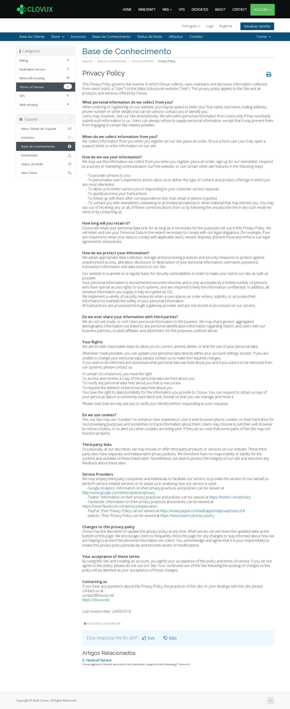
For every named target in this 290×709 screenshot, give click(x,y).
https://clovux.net (95, 599)
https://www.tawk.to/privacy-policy (187, 515)
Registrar (225, 26)
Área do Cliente (31, 37)
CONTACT (239, 9)
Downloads (28, 155)
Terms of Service (142, 61)
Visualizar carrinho (257, 26)
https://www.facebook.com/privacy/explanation (119, 506)
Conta (262, 37)
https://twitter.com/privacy (230, 497)
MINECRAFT (147, 9)
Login (210, 26)
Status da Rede (149, 37)
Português (190, 26)
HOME (127, 9)
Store (56, 37)
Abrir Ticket (28, 173)
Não (172, 638)
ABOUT (220, 9)
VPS (182, 9)
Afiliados (176, 37)
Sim (150, 638)
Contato (196, 37)
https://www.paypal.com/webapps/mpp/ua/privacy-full (202, 510)
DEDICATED (200, 9)
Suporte (87, 61)
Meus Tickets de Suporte (37, 129)
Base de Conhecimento (111, 37)
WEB (166, 9)
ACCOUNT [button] (261, 10)
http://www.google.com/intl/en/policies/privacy (118, 492)
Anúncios (78, 37)
